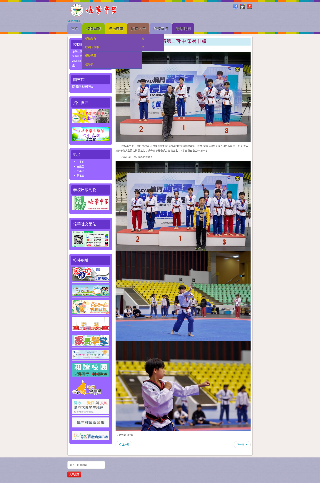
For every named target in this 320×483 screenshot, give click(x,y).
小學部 (80, 171)
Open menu (73, 20)
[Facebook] (236, 7)
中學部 (80, 166)
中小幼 (80, 161)
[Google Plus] (243, 7)
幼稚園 (80, 175)
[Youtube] (250, 7)
